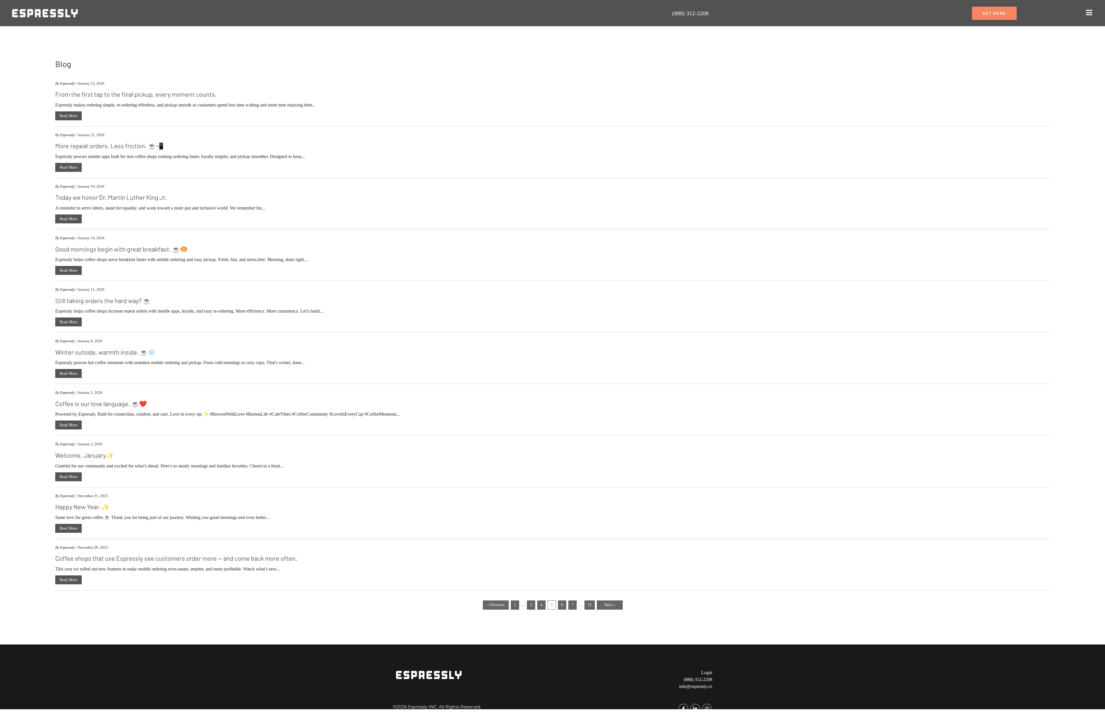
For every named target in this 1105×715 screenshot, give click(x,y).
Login (706, 672)
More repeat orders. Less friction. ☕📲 (109, 145)
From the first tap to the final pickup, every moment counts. (136, 94)
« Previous (495, 605)
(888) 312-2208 (690, 13)
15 (590, 605)
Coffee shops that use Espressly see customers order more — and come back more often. (176, 558)
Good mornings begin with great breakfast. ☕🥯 (121, 249)
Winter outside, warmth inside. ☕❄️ (105, 352)
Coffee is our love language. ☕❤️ (101, 403)
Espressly (67, 83)
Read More (68, 116)
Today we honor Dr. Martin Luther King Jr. (111, 197)
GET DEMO (994, 13)
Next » (609, 605)
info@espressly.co (695, 686)
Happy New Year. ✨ (82, 506)
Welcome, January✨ (84, 455)
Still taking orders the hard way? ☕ (102, 300)
